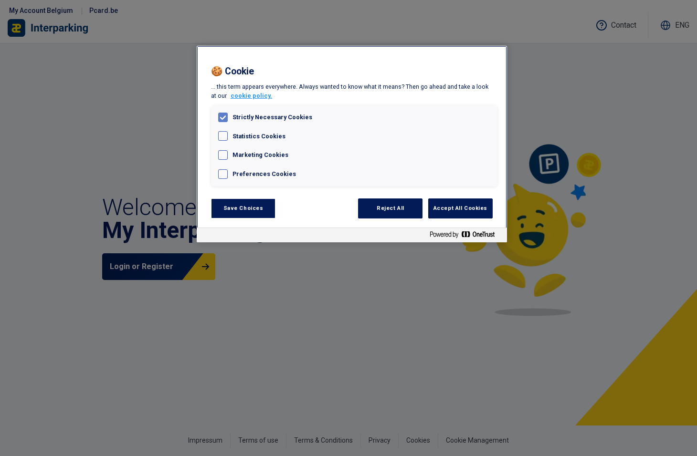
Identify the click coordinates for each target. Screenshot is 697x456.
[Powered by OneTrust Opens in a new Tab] (466, 236)
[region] (352, 144)
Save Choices (243, 208)
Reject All (390, 208)
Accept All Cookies (460, 208)
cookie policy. (251, 95)
